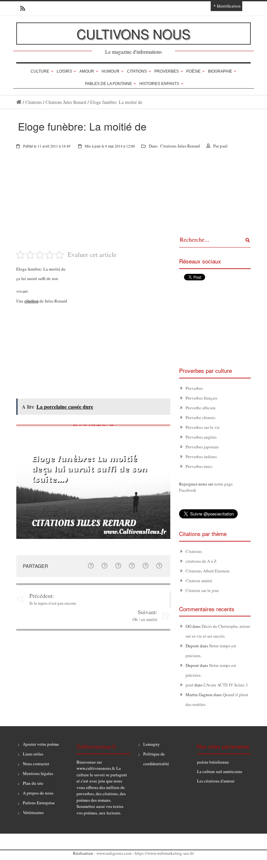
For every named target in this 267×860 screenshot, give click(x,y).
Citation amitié (199, 581)
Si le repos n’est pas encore (52, 603)
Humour (110, 71)
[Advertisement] (93, 204)
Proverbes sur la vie (203, 427)
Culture (40, 71)
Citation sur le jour (202, 590)
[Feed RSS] (20, 8)
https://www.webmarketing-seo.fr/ (164, 853)
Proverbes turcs (199, 466)
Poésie (193, 71)
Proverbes (166, 71)
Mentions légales (38, 773)
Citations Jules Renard (66, 102)
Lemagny (151, 744)
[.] (18, 102)
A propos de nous (38, 793)
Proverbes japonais (202, 447)
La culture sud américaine (219, 771)
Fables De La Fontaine (108, 83)
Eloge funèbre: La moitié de (116, 102)
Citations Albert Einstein (208, 571)
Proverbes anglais (201, 437)
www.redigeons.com (114, 853)
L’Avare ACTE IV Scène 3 (226, 685)
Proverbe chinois (200, 417)
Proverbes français (202, 398)
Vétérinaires (33, 812)
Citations (137, 71)
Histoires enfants (159, 83)
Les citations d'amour (215, 781)
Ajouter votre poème (41, 744)
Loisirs (64, 71)
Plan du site (33, 783)
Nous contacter (36, 764)
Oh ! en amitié (145, 619)
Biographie (220, 71)
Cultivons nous (133, 33)
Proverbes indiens (201, 456)
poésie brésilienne (213, 762)
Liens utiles (33, 754)
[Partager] (91, 566)
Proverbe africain (201, 408)
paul (224, 146)
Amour (86, 71)
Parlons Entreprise (39, 803)
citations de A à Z (201, 561)
